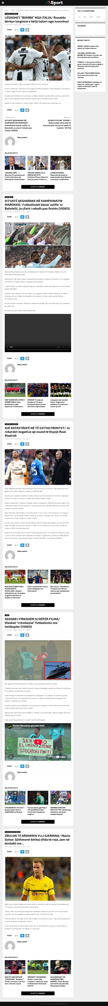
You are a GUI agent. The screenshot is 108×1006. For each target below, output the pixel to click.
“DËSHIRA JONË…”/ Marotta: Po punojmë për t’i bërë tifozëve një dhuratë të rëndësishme (15, 176)
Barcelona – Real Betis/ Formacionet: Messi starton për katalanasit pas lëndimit (59, 590)
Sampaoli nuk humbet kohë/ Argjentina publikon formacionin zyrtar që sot (59, 403)
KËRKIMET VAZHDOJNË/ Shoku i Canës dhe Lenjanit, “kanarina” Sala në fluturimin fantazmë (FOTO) (38, 981)
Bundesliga (8, 831)
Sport (16, 13)
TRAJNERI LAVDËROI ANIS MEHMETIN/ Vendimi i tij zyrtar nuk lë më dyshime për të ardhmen (89, 55)
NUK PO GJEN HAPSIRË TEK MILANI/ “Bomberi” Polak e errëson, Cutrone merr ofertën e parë (15, 980)
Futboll (7, 13)
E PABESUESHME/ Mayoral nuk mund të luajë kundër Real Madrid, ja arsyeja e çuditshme (60, 176)
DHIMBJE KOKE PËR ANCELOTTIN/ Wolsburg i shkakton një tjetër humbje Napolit (60, 811)
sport (91, 17)
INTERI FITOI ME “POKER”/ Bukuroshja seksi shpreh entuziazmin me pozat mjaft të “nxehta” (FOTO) (57, 124)
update (98, 17)
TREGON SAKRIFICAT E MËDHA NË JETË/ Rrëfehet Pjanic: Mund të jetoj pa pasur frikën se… (38, 176)
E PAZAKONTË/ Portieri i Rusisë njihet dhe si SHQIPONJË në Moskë (14, 810)
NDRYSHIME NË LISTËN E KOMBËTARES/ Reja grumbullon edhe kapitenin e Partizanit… (15, 403)
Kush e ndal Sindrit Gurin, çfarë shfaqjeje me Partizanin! (38, 589)
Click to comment (37, 187)
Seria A (12, 13)
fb (79, 17)
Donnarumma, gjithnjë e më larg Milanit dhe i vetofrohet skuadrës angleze (37, 811)
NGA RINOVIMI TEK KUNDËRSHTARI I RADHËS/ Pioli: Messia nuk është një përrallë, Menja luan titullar (59, 981)
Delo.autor (9, 24)
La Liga (12, 424)
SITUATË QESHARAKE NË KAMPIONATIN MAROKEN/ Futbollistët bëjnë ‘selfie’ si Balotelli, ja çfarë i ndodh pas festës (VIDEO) (18, 125)
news (84, 17)
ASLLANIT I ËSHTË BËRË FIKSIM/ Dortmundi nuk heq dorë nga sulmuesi (88, 75)
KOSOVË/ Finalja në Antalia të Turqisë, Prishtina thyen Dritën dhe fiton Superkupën (37, 403)
